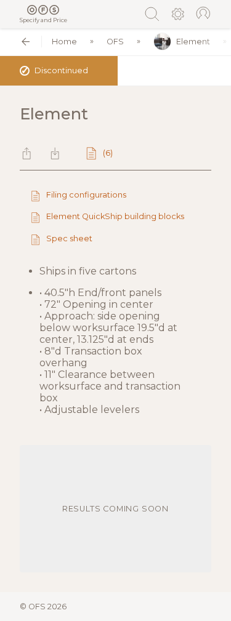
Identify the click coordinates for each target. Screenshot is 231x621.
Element (193, 41)
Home (64, 41)
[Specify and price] (43, 10)
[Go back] (25, 41)
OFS (115, 41)
